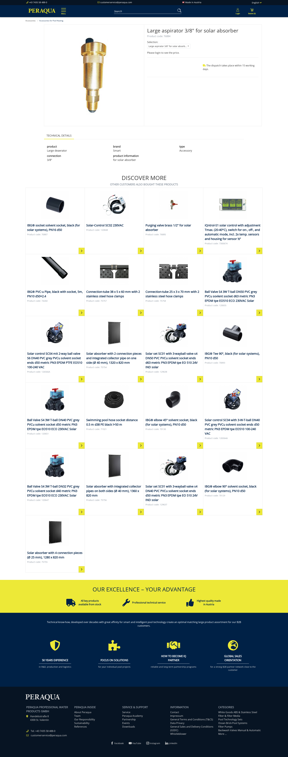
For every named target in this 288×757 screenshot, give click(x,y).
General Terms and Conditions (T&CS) (191, 719)
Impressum (176, 715)
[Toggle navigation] (63, 9)
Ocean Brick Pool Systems (232, 723)
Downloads (128, 726)
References (80, 726)
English (256, 2)
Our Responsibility (84, 719)
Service (126, 712)
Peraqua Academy (132, 715)
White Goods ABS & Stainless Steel (237, 712)
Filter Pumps (225, 726)
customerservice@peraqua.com (116, 2)
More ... (222, 734)
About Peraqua (82, 712)
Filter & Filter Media (229, 715)
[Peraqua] (42, 11)
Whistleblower (178, 734)
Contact (174, 712)
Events (126, 723)
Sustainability (81, 723)
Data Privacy (177, 723)
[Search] (179, 11)
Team (77, 715)
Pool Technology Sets (230, 719)
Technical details (59, 135)
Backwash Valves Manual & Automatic (239, 730)
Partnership (129, 719)
